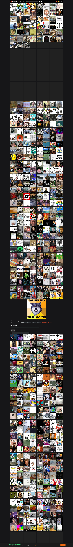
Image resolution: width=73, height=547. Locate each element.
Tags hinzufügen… (50, 322)
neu (18, 1)
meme (33, 322)
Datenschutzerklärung (34, 545)
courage (28, 322)
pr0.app (55, 1)
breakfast (22, 322)
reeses (38, 322)
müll (23, 1)
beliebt (21, 1)
